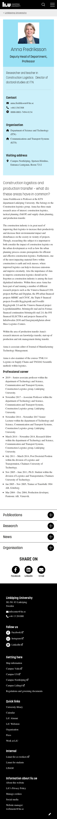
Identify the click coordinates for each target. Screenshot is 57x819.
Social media (12, 799)
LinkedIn (16, 644)
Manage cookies (14, 793)
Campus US (12, 674)
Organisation (12, 729)
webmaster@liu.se (15, 808)
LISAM (10, 768)
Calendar (10, 712)
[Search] (43, 4)
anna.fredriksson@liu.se (22, 103)
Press (8, 735)
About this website (15, 782)
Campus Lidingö (14, 685)
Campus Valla (13, 668)
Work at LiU (12, 740)
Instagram (16, 638)
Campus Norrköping (16, 679)
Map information (14, 662)
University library (14, 707)
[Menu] (52, 4)
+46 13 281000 (16, 616)
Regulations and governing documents (24, 691)
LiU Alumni (12, 718)
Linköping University (16, 13)
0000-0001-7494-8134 (21, 112)
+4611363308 (17, 107)
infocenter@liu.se (17, 611)
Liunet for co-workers (16, 756)
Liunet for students (15, 762)
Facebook (16, 632)
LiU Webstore (13, 723)
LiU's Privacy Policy (16, 788)
